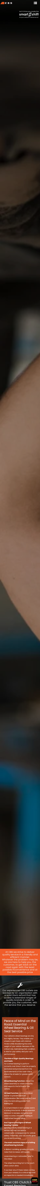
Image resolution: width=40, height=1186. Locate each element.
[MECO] (34, 1180)
